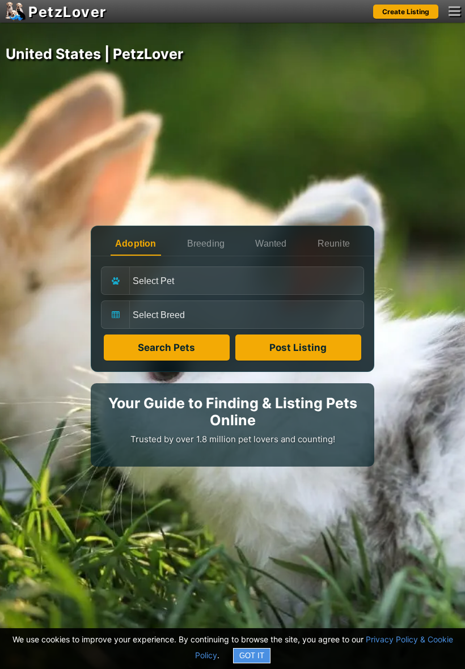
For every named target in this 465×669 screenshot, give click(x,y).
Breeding (206, 243)
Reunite (334, 243)
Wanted (270, 243)
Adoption (136, 243)
